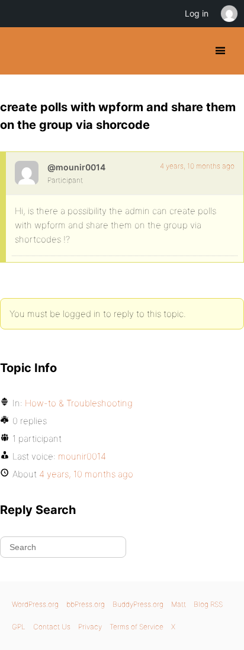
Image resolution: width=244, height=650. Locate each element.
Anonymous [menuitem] (228, 13)
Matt (178, 604)
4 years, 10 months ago (197, 165)
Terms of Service (136, 626)
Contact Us (51, 626)
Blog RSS (208, 604)
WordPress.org (35, 604)
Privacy (90, 626)
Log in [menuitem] (196, 13)
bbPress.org (85, 604)
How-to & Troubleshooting (79, 403)
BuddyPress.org (19, 51)
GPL (18, 626)
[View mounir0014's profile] (26, 173)
